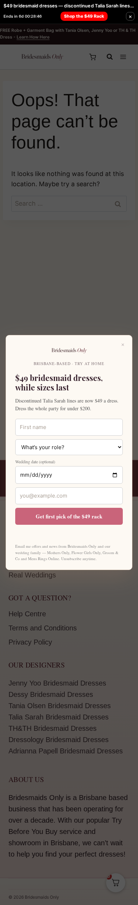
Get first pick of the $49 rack (69, 516)
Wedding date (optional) (35, 461)
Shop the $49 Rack (84, 16)
